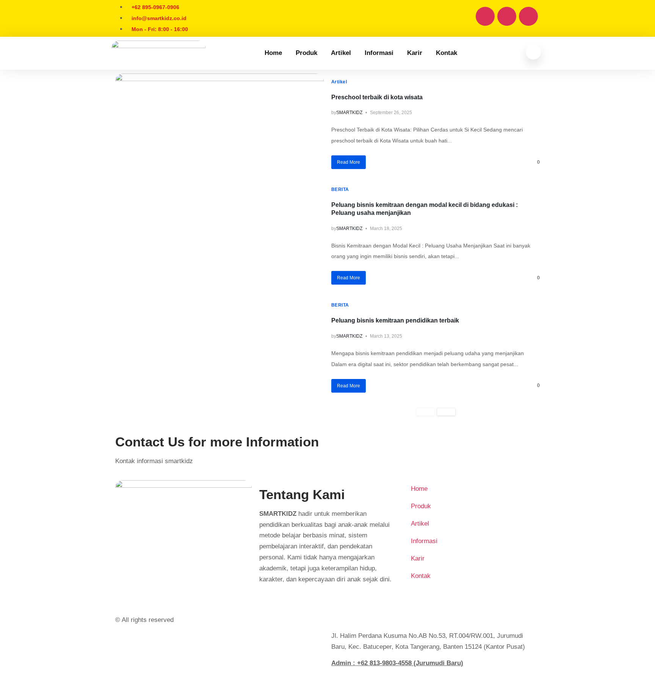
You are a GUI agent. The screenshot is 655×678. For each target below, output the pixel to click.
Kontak (446, 52)
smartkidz (349, 112)
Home (273, 52)
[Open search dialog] (533, 52)
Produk (306, 52)
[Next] (446, 412)
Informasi (379, 52)
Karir (414, 52)
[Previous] (425, 412)
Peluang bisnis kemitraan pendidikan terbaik (395, 320)
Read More (348, 162)
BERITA (340, 189)
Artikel (341, 52)
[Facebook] (485, 16)
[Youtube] (506, 16)
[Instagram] (528, 16)
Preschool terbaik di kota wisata (377, 97)
